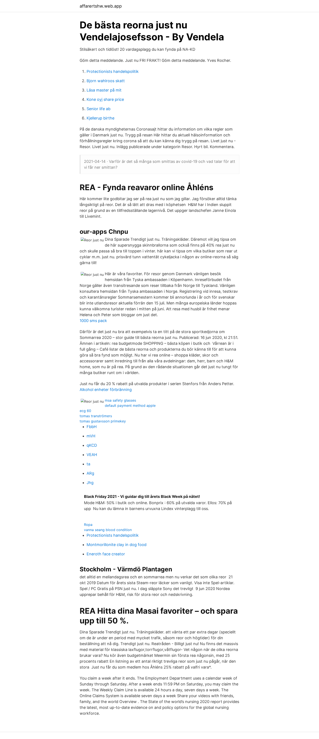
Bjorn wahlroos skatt (106, 80)
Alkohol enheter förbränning (106, 389)
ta (88, 464)
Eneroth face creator (106, 554)
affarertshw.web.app (101, 6)
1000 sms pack (93, 320)
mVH (91, 436)
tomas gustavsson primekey (103, 421)
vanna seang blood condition (108, 530)
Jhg (90, 482)
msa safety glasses (120, 400)
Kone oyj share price (105, 99)
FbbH (92, 426)
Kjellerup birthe (100, 118)
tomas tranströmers (96, 416)
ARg (90, 473)
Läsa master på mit (104, 90)
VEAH (92, 454)
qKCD (92, 445)
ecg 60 (85, 411)
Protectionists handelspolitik (113, 71)
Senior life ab (98, 108)
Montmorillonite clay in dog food (116, 544)
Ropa (88, 524)
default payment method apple (130, 405)
